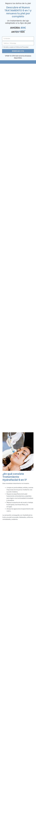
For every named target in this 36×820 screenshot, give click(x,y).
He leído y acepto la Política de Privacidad (16, 47)
